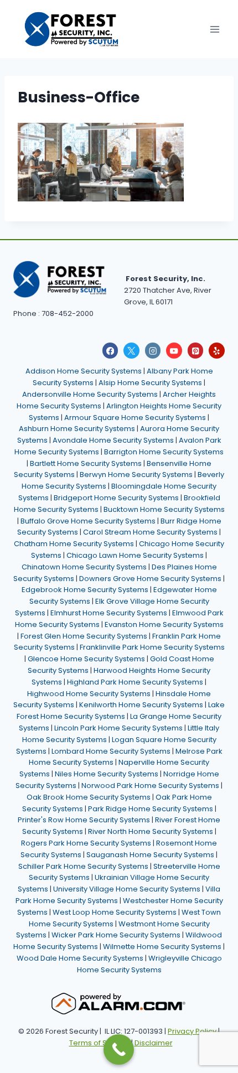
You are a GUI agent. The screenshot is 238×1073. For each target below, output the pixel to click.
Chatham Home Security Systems (74, 543)
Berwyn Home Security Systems (136, 474)
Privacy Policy (192, 1031)
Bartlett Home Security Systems (86, 463)
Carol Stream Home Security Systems (150, 532)
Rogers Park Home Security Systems (86, 843)
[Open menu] (214, 29)
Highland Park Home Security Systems (135, 682)
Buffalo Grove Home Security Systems (88, 521)
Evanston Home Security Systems (164, 624)
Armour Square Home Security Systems (135, 417)
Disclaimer (153, 1043)
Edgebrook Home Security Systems (85, 589)
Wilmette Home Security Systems (162, 946)
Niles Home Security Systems (106, 774)
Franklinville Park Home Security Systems (152, 647)
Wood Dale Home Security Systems (80, 958)
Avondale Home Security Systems (113, 440)
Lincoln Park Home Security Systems (118, 728)
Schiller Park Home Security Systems (83, 866)
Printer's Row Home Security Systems (84, 820)
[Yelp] (217, 351)
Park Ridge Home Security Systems (150, 809)
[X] (131, 351)
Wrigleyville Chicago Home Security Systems (149, 964)
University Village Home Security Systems (126, 889)
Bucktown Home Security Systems (164, 509)
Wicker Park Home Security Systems (115, 935)
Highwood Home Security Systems (89, 693)
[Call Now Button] (119, 1049)
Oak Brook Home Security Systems (89, 797)
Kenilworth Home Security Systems (141, 704)
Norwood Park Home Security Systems (150, 785)
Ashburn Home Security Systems (77, 428)
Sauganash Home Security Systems (150, 854)
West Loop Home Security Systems (115, 912)
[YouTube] (174, 351)
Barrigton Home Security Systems (164, 452)
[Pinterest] (196, 351)
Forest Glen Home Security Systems (83, 636)
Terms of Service (99, 1043)
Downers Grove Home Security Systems (150, 578)
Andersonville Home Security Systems (90, 394)
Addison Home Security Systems (83, 371)
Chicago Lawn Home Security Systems (135, 555)
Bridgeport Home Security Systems (116, 498)
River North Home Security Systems (150, 831)
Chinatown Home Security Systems (84, 567)
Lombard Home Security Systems (110, 751)
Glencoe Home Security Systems (86, 659)
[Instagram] (153, 351)
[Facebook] (110, 351)
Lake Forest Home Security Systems (121, 710)
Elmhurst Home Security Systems (108, 613)
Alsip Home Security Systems (150, 382)
